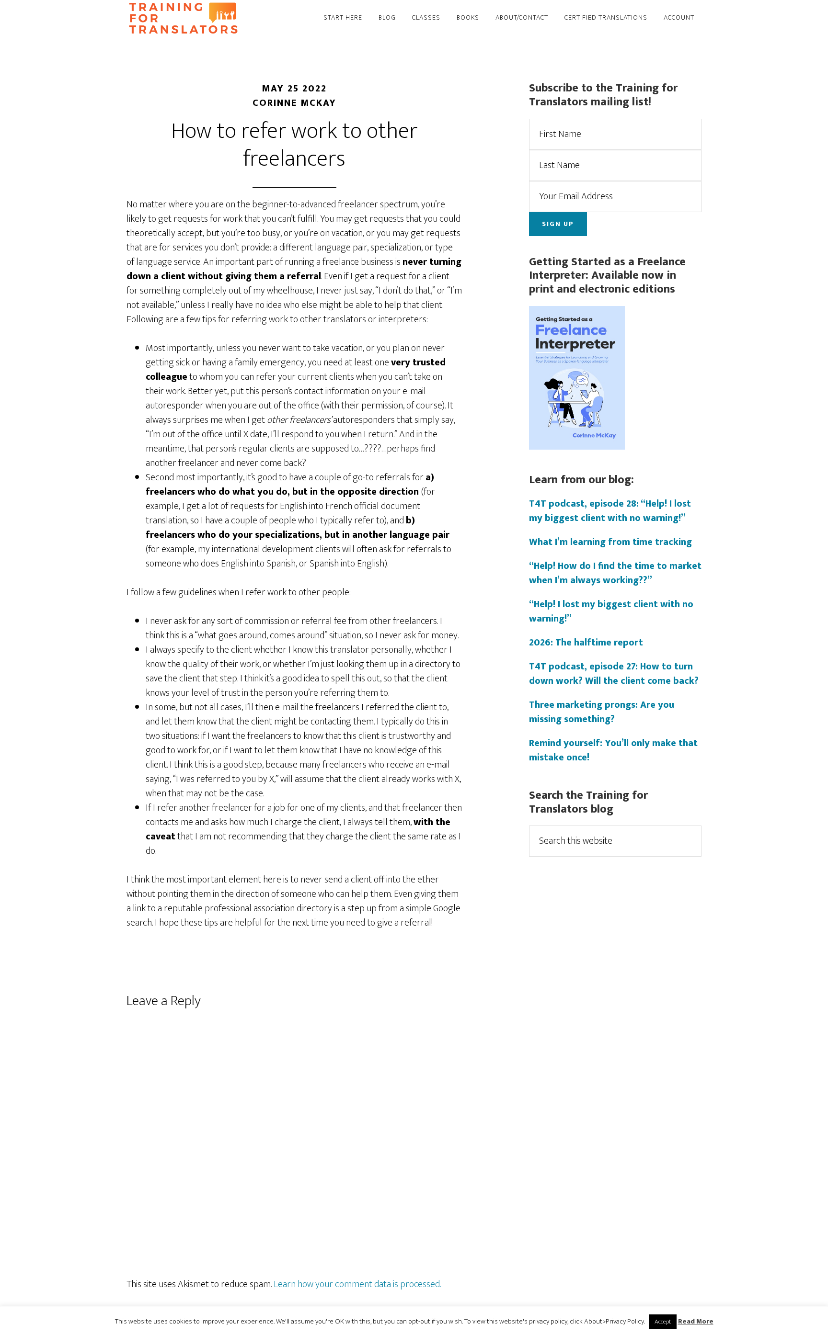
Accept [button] (663, 1321)
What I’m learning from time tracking (610, 542)
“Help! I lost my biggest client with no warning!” (611, 611)
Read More (695, 1321)
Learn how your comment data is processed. (357, 1284)
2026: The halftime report (586, 642)
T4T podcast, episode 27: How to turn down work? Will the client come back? (614, 673)
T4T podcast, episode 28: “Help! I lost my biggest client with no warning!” (610, 511)
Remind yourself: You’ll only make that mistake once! (613, 750)
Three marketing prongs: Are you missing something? (601, 712)
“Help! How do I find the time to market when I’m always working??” (615, 573)
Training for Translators (212, 18)
